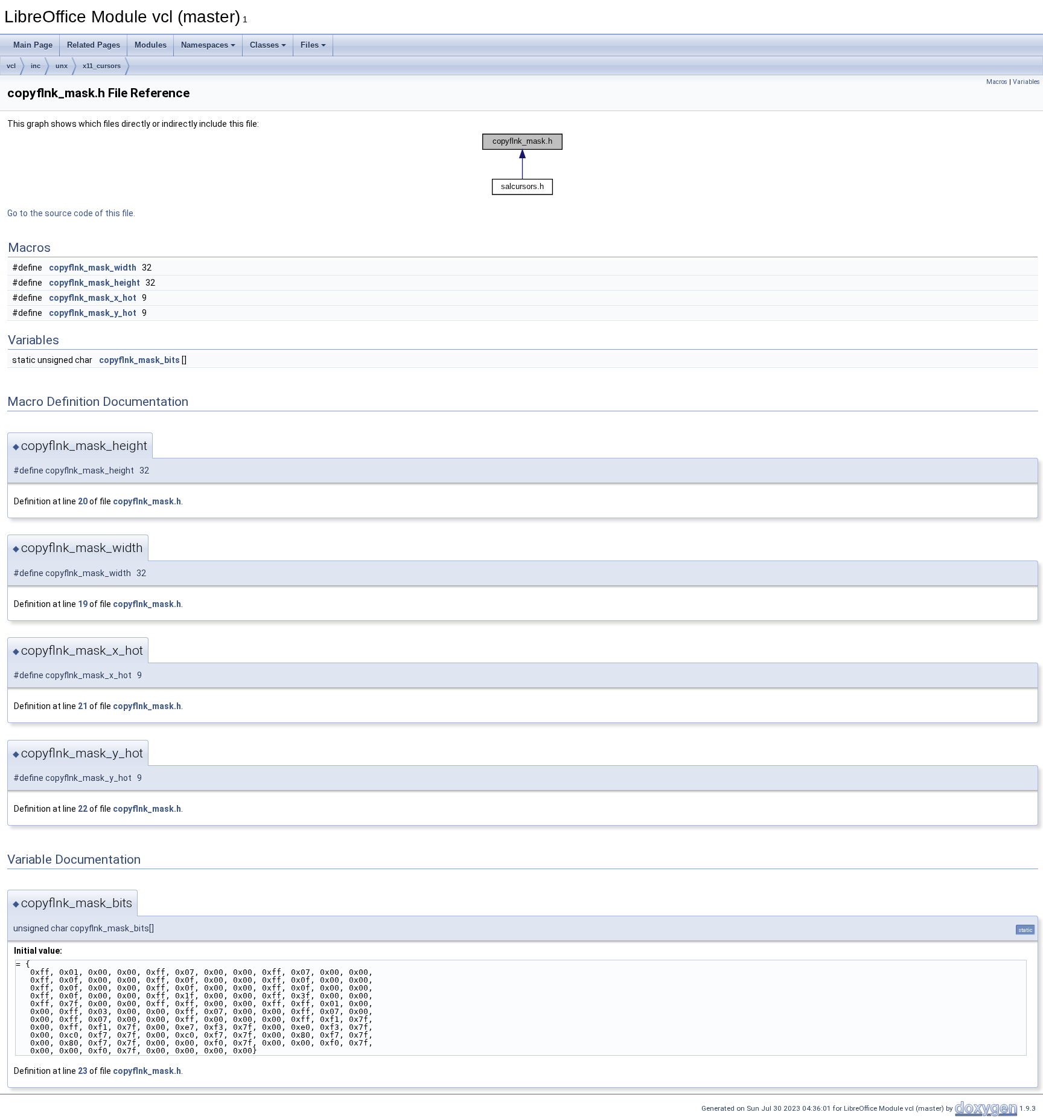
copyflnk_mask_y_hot (92, 313)
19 (83, 604)
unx (62, 65)
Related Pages (93, 45)
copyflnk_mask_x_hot (92, 298)
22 (83, 809)
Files (310, 45)
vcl (11, 65)
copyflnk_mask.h (147, 501)
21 (83, 706)
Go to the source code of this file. (71, 213)
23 (83, 1071)
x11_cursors (102, 65)
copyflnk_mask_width (92, 267)
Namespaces (204, 45)
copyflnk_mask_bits (139, 360)
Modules (151, 45)
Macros (996, 82)
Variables (1026, 82)
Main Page (33, 45)
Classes (264, 45)
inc (35, 65)
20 (83, 501)
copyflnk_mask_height (94, 283)
